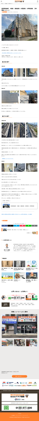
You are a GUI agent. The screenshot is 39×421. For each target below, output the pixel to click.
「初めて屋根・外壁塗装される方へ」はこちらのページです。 (11, 52)
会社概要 (13, 415)
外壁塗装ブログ (5, 220)
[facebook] (18, 413)
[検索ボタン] (1, 1)
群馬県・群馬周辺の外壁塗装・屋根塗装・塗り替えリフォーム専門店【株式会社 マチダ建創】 (17, 214)
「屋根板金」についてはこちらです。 (8, 158)
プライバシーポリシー (19, 415)
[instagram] (19, 413)
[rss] (20, 413)
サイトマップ (25, 415)
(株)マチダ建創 (7, 249)
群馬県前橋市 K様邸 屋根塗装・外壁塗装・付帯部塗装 (22, 206)
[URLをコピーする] (34, 226)
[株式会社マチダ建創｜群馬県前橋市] (19, 1)
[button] (4, 226)
